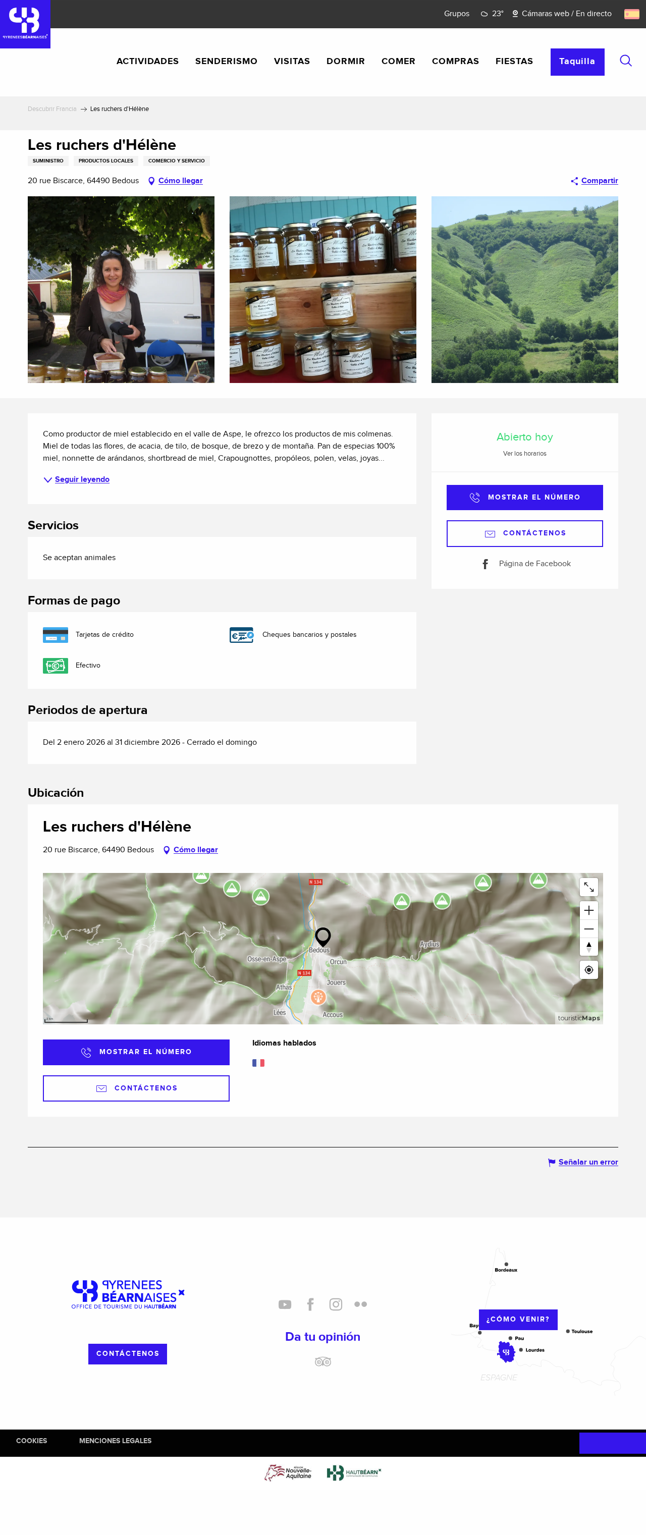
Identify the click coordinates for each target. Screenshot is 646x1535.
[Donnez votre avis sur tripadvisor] (323, 1365)
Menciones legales (115, 1441)
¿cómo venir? (518, 1319)
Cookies (31, 1441)
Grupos (456, 14)
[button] (626, 60)
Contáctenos (127, 1353)
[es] (632, 14)
